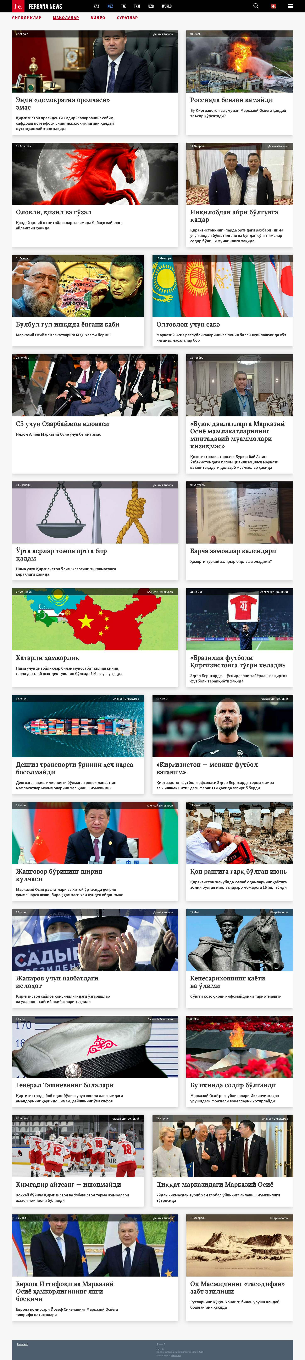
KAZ (96, 6)
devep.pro (176, 1355)
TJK (123, 6)
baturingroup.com (187, 1352)
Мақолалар (66, 18)
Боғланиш (22, 1344)
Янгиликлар (26, 18)
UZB (151, 6)
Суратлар (127, 18)
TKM (137, 6)
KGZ (110, 6)
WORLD (167, 6)
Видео (97, 18)
